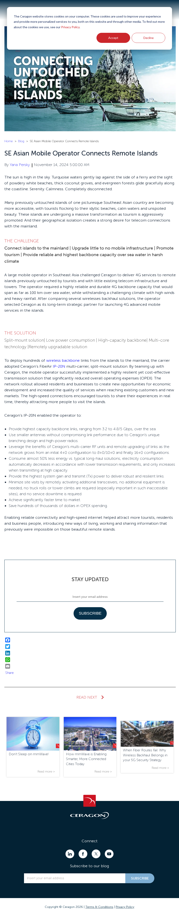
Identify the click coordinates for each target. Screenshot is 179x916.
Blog (21, 141)
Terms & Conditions (99, 907)
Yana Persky (20, 164)
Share (9, 673)
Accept (113, 38)
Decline (148, 38)
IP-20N (59, 366)
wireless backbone (63, 360)
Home (8, 141)
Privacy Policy (70, 27)
